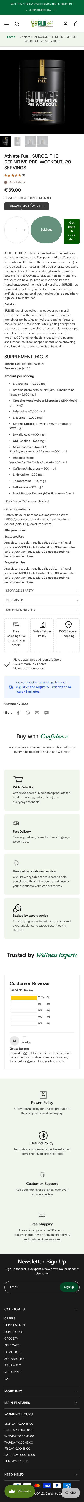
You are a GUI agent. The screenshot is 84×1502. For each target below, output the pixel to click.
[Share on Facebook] (18, 712)
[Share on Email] (37, 712)
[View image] (5, 141)
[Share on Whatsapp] (27, 712)
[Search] (17, 23)
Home (11, 37)
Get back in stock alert (71, 231)
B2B (6, 1379)
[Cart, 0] (75, 23)
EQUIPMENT (12, 1366)
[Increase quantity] (24, 229)
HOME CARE (12, 1352)
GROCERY (11, 1339)
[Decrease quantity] (9, 229)
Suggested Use (14, 537)
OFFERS (10, 1319)
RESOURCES (13, 1373)
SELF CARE (11, 1346)
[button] (6, 23)
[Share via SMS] (46, 712)
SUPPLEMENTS (14, 1325)
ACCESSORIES (14, 1359)
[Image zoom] (42, 92)
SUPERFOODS (14, 1332)
